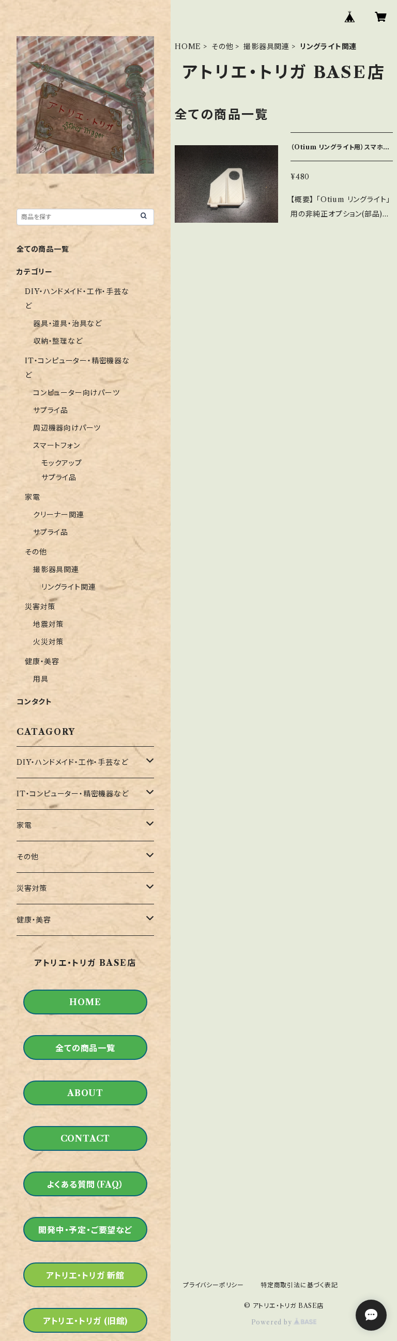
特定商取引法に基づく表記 (299, 1285)
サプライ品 (50, 410)
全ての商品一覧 (43, 249)
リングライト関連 (68, 587)
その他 (222, 46)
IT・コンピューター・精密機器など (73, 793)
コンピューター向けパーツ (76, 392)
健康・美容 (42, 661)
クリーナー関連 (58, 514)
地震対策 (48, 624)
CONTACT (85, 1138)
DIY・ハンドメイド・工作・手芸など (72, 762)
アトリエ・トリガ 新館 (85, 1275)
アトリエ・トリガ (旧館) (85, 1321)
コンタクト (34, 701)
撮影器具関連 (266, 46)
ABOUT (85, 1093)
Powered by (272, 1322)
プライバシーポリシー (213, 1285)
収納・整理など (58, 341)
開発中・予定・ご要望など (85, 1230)
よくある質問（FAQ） (85, 1184)
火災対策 (48, 641)
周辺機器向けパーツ (67, 428)
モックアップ (61, 463)
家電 (32, 497)
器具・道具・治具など (67, 323)
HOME (188, 46)
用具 (41, 679)
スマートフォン (56, 445)
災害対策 (40, 606)
